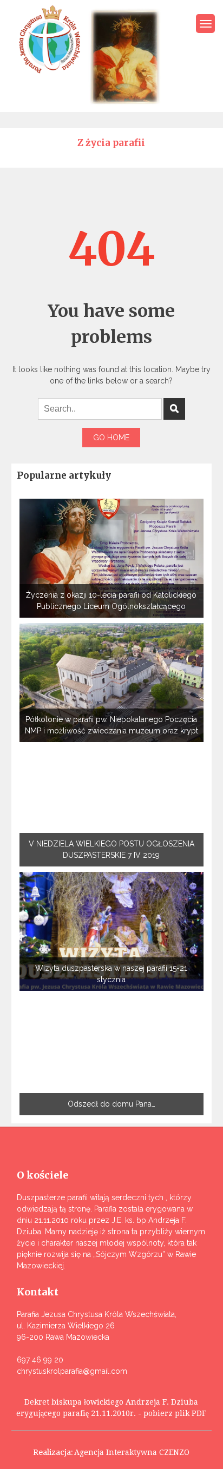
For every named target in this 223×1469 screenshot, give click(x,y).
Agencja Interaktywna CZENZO (131, 1452)
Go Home (111, 437)
